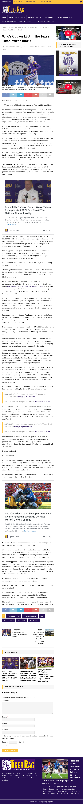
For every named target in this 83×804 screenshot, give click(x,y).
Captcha (5, 742)
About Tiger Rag (31, 2)
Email (4, 723)
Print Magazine (6, 2)
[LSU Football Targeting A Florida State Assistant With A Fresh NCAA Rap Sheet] (10, 663)
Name (4, 717)
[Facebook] (77, 2)
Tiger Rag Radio (25, 22)
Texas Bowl (33, 620)
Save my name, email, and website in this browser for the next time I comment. (27, 737)
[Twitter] (81, 2)
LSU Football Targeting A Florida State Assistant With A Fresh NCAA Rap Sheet (9, 675)
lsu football (9, 620)
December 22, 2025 (42, 431)
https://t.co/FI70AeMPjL (23, 426)
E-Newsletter (18, 2)
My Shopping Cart (46, 2)
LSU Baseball (49, 17)
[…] (78, 793)
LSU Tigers (22, 620)
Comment (6, 700)
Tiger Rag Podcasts (9, 22)
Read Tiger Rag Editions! (45, 22)
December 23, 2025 (12, 47)
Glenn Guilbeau (28, 47)
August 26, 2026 (50, 783)
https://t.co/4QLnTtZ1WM (26, 396)
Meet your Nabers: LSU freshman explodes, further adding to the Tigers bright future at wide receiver (46, 675)
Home (4, 17)
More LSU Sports (64, 17)
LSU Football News (16, 17)
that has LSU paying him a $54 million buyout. (25, 286)
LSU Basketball (34, 17)
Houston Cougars (30, 616)
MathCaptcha (10, 745)
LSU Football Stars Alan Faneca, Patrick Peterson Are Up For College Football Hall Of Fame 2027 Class (28, 675)
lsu (41, 616)
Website (5, 729)
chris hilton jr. (14, 616)
